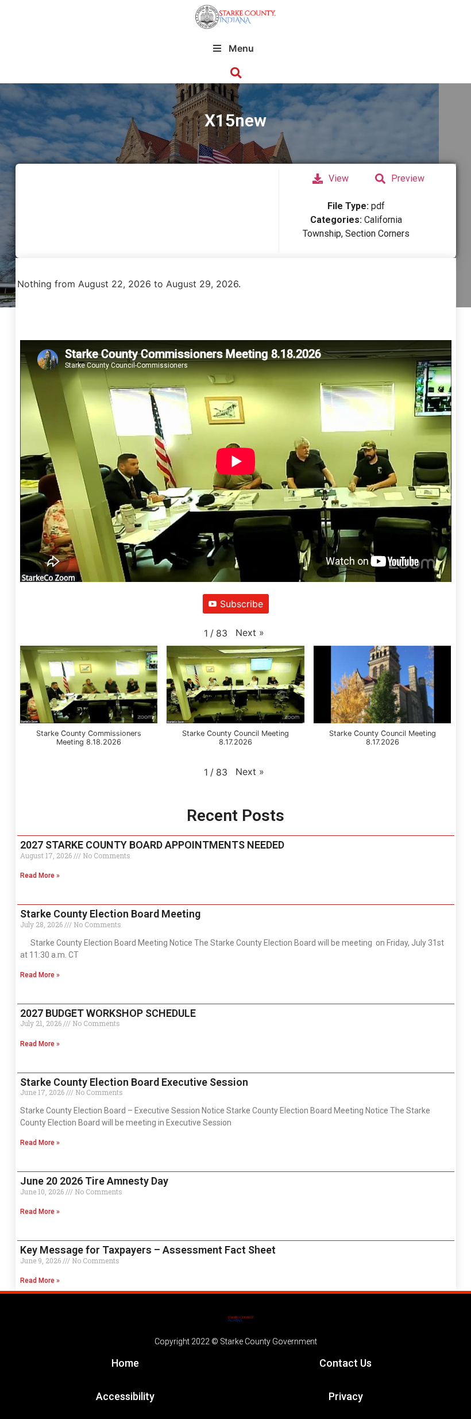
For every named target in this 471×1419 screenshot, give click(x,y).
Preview (407, 178)
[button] (236, 73)
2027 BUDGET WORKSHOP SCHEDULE (108, 1013)
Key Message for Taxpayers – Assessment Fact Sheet (148, 1250)
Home (125, 1363)
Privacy (346, 1396)
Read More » (40, 876)
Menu (241, 48)
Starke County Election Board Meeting (110, 914)
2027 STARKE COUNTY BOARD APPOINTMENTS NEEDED (152, 845)
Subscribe (241, 604)
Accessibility (125, 1396)
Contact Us (345, 1363)
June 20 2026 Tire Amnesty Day (94, 1181)
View (339, 178)
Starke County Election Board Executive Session (134, 1082)
